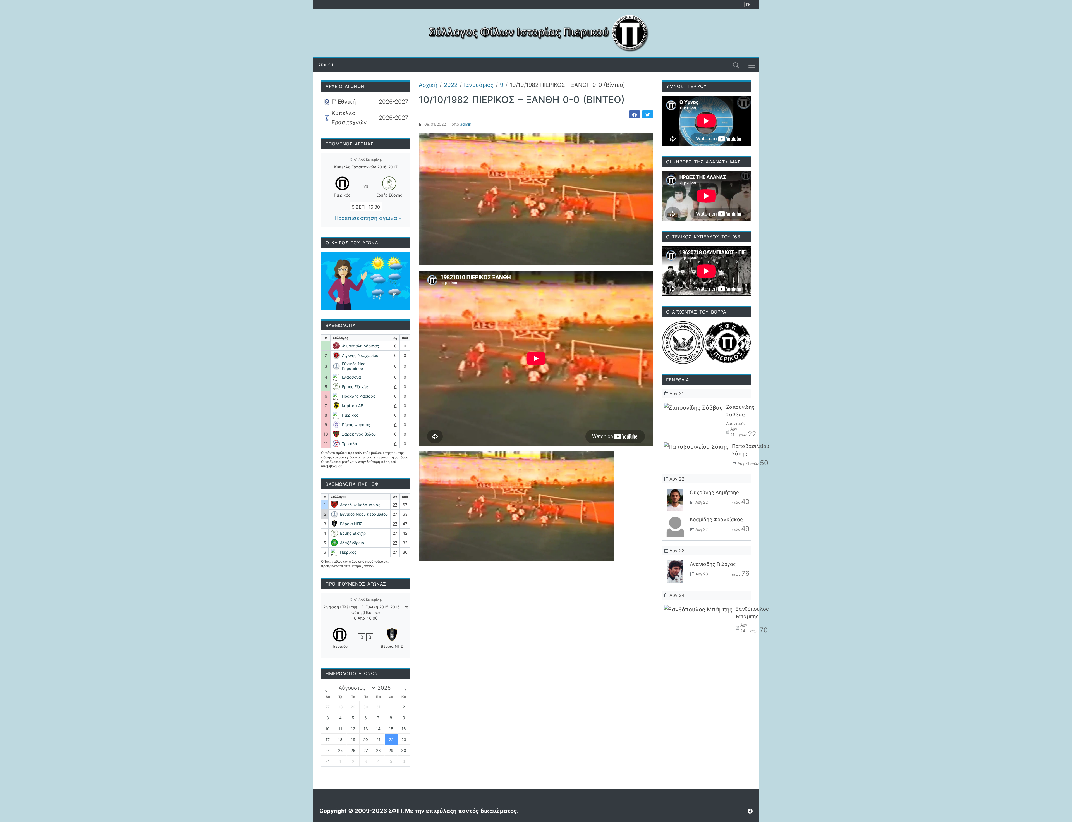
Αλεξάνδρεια (352, 542)
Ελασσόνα (351, 377)
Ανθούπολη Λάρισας (360, 345)
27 (395, 504)
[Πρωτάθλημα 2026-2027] (365, 101)
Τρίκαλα (349, 443)
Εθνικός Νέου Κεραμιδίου (355, 366)
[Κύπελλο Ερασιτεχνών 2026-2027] (365, 117)
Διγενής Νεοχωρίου (360, 355)
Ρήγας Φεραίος (356, 424)
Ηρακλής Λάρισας (358, 396)
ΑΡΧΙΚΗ (325, 65)
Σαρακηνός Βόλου (359, 434)
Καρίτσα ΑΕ (352, 405)
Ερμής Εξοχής (355, 386)
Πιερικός (350, 415)
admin (465, 124)
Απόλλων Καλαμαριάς (360, 504)
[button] (752, 65)
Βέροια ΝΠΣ (351, 523)
